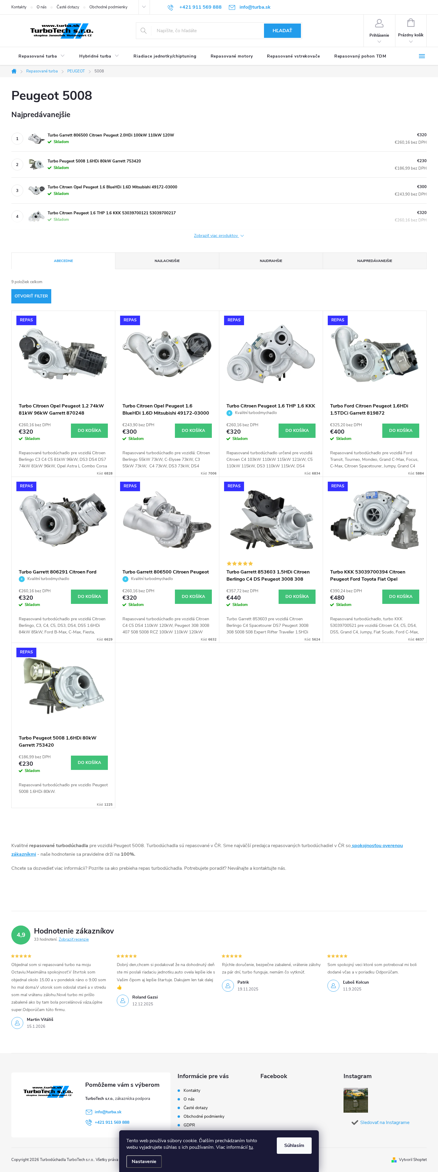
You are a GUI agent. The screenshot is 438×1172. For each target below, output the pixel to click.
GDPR (189, 1125)
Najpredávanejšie (374, 260)
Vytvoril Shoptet (413, 1159)
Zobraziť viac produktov (216, 235)
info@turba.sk (108, 1112)
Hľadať (282, 30)
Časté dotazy (68, 7)
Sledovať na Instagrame (384, 1122)
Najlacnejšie (167, 260)
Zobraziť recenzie (74, 939)
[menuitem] (41, 56)
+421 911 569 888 (112, 1122)
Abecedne (63, 260)
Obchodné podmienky (108, 7)
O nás (41, 7)
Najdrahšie (271, 260)
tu (251, 1147)
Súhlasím (294, 1145)
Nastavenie (144, 1161)
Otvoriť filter (31, 296)
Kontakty (19, 7)
